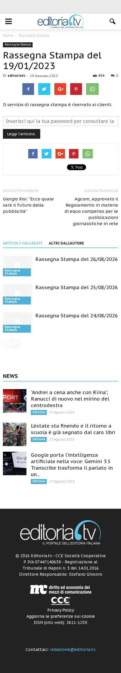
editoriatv (16, 75)
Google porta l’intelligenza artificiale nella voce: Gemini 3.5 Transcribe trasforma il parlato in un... (72, 465)
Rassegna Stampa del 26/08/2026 (76, 259)
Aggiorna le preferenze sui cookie (60, 616)
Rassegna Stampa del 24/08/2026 (76, 315)
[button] (113, 21)
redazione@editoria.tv (72, 649)
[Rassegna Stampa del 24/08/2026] (17, 322)
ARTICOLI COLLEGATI (23, 243)
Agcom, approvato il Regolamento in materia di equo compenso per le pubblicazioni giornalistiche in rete (91, 211)
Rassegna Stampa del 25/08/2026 (76, 287)
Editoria (39, 412)
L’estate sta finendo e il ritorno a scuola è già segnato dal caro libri (73, 429)
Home (8, 35)
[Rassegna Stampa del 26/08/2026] (17, 266)
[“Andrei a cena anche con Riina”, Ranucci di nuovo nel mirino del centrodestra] (14, 401)
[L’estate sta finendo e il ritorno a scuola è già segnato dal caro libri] (14, 434)
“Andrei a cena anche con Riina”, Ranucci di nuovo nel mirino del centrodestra (70, 399)
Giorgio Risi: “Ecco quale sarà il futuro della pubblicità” (28, 205)
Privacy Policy (60, 610)
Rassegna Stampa (18, 44)
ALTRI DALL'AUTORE (66, 243)
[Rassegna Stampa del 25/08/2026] (17, 294)
